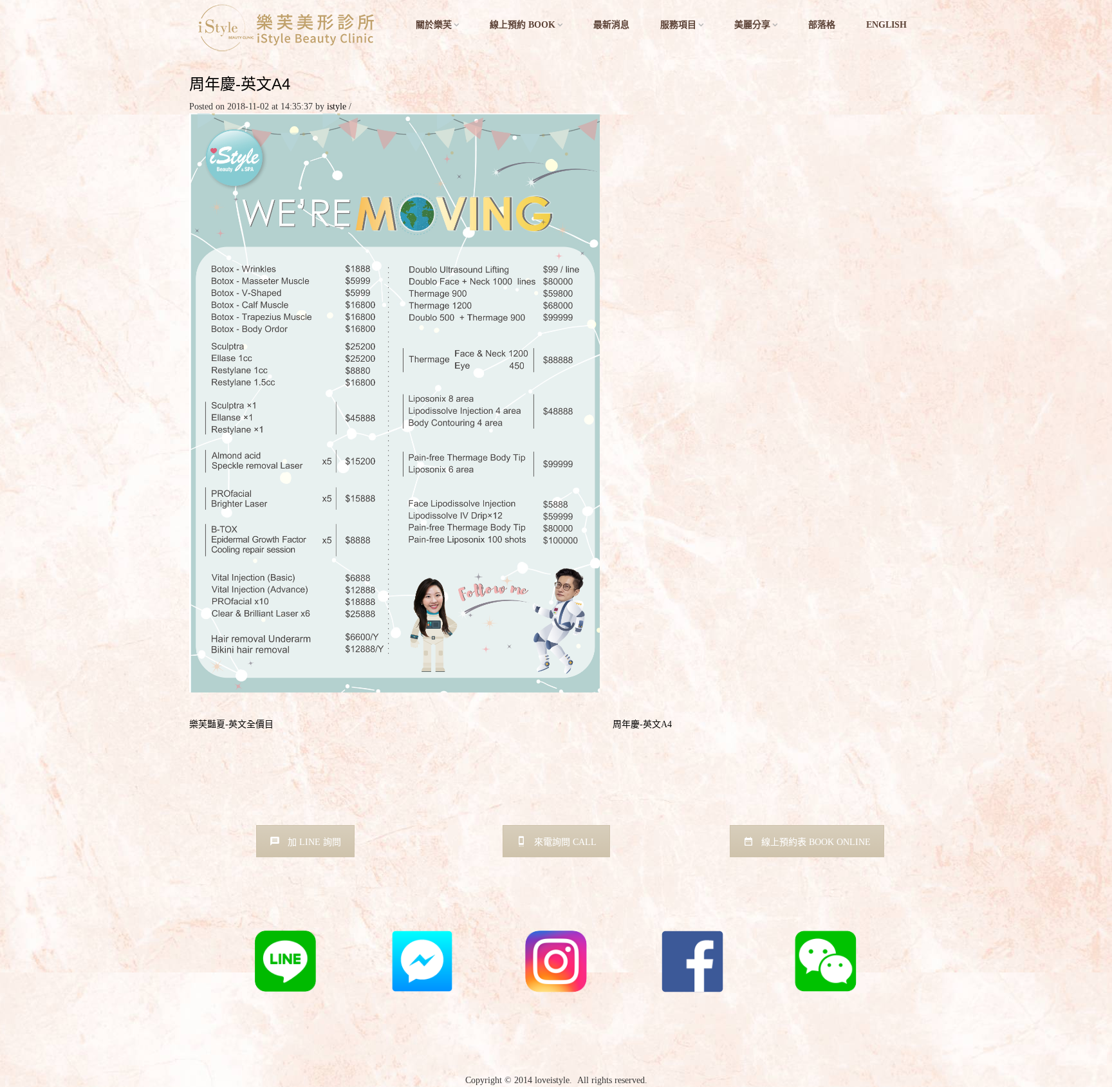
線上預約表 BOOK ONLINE (816, 842)
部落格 (821, 25)
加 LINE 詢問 (314, 842)
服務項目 (678, 25)
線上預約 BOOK (522, 25)
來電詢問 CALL (565, 842)
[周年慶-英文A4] (394, 402)
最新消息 (611, 25)
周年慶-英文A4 (239, 84)
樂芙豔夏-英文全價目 (231, 724)
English (886, 25)
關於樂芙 (434, 25)
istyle (336, 106)
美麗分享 (752, 25)
